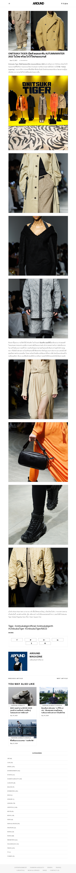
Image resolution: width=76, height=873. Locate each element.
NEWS (9, 819)
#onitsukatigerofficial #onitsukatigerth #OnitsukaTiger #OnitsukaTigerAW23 (30, 627)
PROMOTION (11, 840)
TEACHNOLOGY (11, 844)
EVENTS (9, 775)
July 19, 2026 (14, 715)
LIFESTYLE (10, 807)
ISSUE (9, 795)
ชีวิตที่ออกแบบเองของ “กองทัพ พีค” (22, 740)
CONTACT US (54, 870)
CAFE (8, 762)
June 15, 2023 (13, 60)
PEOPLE (59, 705)
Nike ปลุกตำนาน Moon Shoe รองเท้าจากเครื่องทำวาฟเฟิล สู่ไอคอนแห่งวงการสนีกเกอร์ (21, 710)
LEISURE (9, 803)
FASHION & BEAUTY (17, 49)
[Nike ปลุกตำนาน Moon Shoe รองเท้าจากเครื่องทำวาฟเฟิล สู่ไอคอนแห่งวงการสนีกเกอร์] (22, 696)
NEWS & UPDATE (12, 823)
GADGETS (10, 783)
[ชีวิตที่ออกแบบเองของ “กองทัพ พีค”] (22, 728)
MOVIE (9, 811)
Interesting (11, 791)
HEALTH (9, 787)
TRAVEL (9, 848)
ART (8, 758)
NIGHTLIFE (10, 827)
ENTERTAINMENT (12, 770)
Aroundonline (24, 60)
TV (8, 852)
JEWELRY (10, 799)
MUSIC (9, 815)
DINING (9, 766)
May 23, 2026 (14, 743)
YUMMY (9, 856)
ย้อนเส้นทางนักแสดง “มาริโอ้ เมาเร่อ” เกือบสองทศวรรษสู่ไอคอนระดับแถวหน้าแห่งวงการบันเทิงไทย (53, 710)
